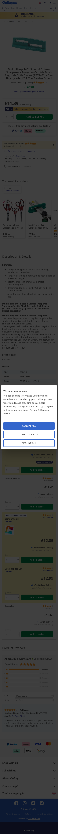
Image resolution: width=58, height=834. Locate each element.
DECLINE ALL (29, 443)
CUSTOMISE (27, 434)
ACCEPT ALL (29, 426)
